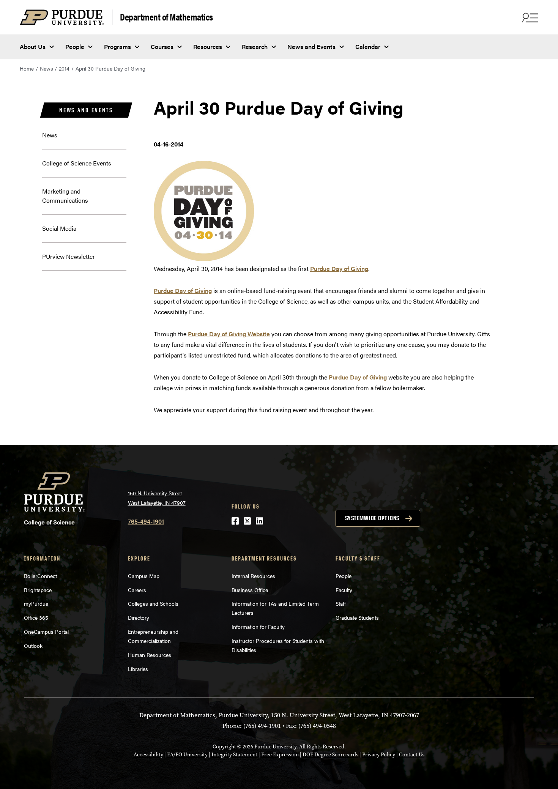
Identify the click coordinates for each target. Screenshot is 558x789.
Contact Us (411, 754)
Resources (207, 46)
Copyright (224, 746)
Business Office (250, 590)
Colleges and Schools (153, 603)
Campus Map (143, 576)
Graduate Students (357, 617)
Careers (137, 590)
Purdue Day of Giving (339, 268)
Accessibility (148, 754)
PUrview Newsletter (68, 256)
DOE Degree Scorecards (330, 754)
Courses (162, 46)
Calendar (367, 46)
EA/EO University (187, 754)
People (74, 46)
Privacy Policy (378, 754)
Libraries (138, 668)
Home (27, 68)
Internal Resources (253, 576)
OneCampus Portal (46, 631)
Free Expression (280, 754)
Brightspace (38, 590)
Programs (117, 46)
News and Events (311, 46)
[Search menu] (529, 17)
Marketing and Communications (65, 196)
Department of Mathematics (166, 16)
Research (255, 46)
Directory (138, 617)
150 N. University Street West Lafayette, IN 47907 (157, 497)
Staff (341, 603)
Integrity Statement (234, 754)
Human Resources (149, 654)
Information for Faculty (258, 626)
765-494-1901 (146, 521)
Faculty (344, 590)
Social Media (59, 228)
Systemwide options (372, 518)
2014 (64, 68)
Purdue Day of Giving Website (229, 333)
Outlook (33, 645)
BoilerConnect (40, 576)
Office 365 (36, 617)
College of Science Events (76, 163)
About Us (33, 46)
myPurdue (36, 603)
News (46, 68)
